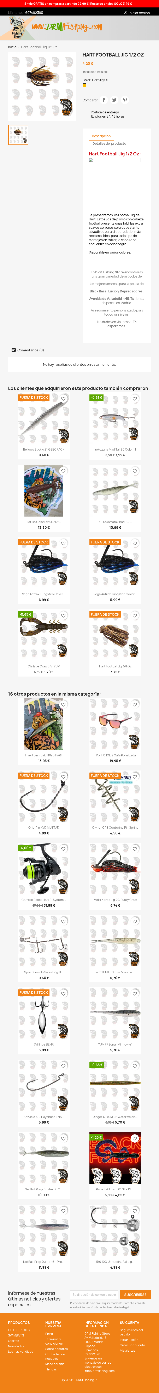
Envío (49, 1334)
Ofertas (13, 1341)
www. (39, 24)
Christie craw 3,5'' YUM (44, 666)
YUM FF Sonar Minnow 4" (115, 1044)
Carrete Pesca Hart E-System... (44, 900)
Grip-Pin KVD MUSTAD (43, 827)
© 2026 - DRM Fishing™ (79, 1380)
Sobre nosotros (56, 1349)
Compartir (104, 100)
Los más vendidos (20, 1351)
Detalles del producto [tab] (109, 143)
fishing (75, 24)
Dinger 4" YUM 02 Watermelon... (115, 1117)
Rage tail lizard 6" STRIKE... (115, 1189)
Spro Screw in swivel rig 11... (43, 972)
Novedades (16, 1346)
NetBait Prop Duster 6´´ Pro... (43, 1262)
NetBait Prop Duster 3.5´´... (44, 1189)
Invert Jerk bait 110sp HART (44, 755)
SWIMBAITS (16, 1335)
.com (95, 24)
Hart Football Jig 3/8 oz (115, 666)
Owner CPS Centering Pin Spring (115, 827)
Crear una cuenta (132, 1345)
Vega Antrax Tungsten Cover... (43, 594)
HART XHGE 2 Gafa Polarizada (115, 755)
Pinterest (125, 100)
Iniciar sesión (129, 1340)
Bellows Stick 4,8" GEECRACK (43, 449)
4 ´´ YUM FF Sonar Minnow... (115, 972)
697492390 (34, 12)
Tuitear (114, 100)
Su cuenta (129, 1322)
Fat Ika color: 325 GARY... (44, 522)
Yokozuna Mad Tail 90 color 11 (115, 449)
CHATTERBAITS (19, 1330)
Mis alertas (127, 1350)
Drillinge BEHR (44, 1044)
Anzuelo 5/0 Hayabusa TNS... (44, 1117)
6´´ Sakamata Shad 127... (115, 522)
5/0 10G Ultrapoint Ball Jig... (115, 1262)
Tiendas (51, 1369)
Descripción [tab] (101, 136)
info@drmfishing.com (99, 1371)
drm (55, 23)
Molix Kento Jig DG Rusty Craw (115, 900)
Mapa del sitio (55, 1364)
